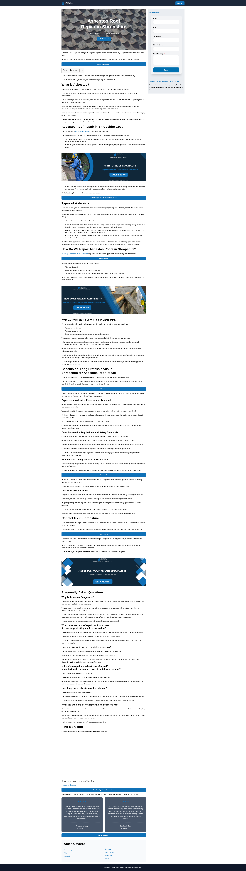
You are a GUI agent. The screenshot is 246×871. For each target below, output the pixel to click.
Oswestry (108, 849)
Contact (180, 3)
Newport (67, 856)
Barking (73, 785)
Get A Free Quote (103, 835)
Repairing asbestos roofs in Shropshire (75, 254)
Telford (66, 853)
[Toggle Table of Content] (80, 70)
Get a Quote (102, 38)
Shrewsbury (66, 785)
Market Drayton (110, 852)
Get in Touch (104, 389)
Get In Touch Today (103, 64)
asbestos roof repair (82, 131)
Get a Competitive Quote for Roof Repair (104, 197)
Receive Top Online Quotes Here (103, 790)
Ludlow (107, 858)
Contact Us (103, 475)
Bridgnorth (108, 855)
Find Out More (103, 258)
